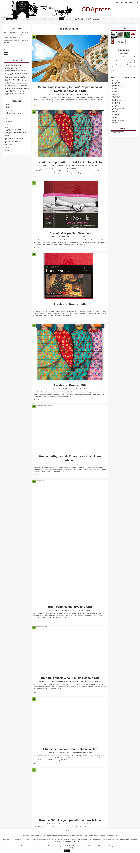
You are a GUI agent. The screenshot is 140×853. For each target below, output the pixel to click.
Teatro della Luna (116, 96)
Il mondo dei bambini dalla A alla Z (13, 129)
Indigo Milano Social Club (11, 68)
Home (117, 2)
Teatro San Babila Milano (118, 87)
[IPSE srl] (133, 34)
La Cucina (7, 135)
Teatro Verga (115, 111)
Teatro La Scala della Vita (118, 120)
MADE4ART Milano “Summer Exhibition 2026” (15, 67)
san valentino (78, 237)
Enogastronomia (8, 121)
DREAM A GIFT (67, 165)
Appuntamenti (8, 106)
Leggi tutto (73, 850)
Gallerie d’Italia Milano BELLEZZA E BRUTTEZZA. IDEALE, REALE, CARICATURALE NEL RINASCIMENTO (17, 93)
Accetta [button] (67, 850)
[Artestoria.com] (120, 34)
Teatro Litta (114, 106)
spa (92, 681)
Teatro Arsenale (115, 114)
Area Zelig (114, 105)
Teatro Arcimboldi (116, 82)
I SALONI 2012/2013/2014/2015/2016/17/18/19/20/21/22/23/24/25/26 (17, 126)
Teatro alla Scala (116, 80)
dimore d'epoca (76, 681)
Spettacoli (7, 147)
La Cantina (7, 133)
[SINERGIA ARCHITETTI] (121, 41)
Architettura (7, 107)
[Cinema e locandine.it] (114, 34)
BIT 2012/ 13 (8, 112)
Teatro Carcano (115, 91)
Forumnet (114, 94)
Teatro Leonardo (116, 102)
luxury (85, 681)
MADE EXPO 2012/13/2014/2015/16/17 (14, 138)
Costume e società (9, 116)
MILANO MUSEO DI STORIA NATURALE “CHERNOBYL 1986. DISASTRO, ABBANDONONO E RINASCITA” (17, 81)
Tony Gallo (90, 165)
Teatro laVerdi (115, 83)
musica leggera (8, 144)
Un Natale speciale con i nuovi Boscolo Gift (70, 677)
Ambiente (7, 104)
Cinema (6, 115)
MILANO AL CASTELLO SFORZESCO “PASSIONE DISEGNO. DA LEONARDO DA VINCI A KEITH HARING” (17, 85)
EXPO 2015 (7, 123)
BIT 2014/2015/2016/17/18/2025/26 (13, 113)
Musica (6, 143)
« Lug (112, 70)
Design (6, 120)
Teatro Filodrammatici (117, 100)
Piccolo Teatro (115, 97)
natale (74, 94)
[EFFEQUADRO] (114, 41)
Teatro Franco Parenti (117, 103)
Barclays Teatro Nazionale (118, 108)
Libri (6, 136)
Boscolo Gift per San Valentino (70, 233)
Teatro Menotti (115, 119)
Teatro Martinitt (115, 99)
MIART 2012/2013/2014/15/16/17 (12, 141)
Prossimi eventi (8, 146)
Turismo (7, 150)
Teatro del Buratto (116, 109)
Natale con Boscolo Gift (70, 304)
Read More (36, 105)
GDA (63, 94)
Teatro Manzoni (115, 85)
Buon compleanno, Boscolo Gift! (70, 606)
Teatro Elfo (114, 93)
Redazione (124, 2)
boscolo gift (70, 94)
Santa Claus (80, 94)
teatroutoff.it (115, 117)
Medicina (7, 139)
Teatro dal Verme (116, 122)
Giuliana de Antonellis (64, 464)
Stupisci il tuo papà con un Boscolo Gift (70, 749)
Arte (6, 109)
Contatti (131, 2)
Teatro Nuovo (115, 88)
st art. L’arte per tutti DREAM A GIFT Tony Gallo (70, 162)
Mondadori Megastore (81, 165)
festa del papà (82, 752)
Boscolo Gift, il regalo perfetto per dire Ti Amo (70, 820)
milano (73, 165)
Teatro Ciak (114, 90)
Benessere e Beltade (10, 110)
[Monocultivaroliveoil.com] (127, 34)
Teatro (6, 149)
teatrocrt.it (114, 116)
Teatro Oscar (115, 113)
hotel (82, 681)
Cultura (6, 118)
